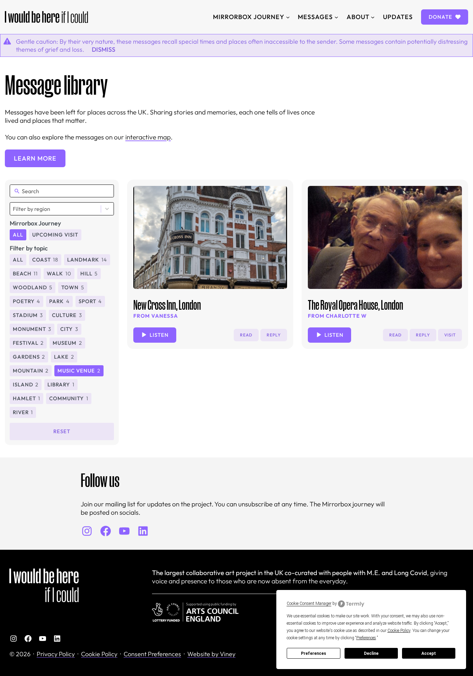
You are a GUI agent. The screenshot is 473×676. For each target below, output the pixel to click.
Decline (371, 653)
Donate (441, 17)
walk (59, 273)
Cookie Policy (99, 654)
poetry (26, 301)
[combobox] (62, 208)
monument (32, 329)
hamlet (26, 398)
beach (25, 273)
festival (28, 343)
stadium (28, 315)
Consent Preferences (152, 654)
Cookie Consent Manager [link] (309, 603)
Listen (159, 335)
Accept (428, 653)
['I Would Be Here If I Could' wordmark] (46, 17)
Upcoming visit (55, 234)
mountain (30, 370)
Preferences (313, 653)
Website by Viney (211, 654)
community (68, 398)
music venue (78, 370)
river (23, 412)
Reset (61, 431)
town (72, 287)
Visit (450, 334)
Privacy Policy (56, 654)
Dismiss (103, 49)
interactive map (148, 137)
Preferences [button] (366, 637)
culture (67, 315)
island (25, 384)
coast (45, 259)
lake (64, 356)
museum (67, 343)
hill (89, 273)
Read (246, 334)
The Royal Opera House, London (355, 305)
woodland (32, 287)
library (60, 384)
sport (90, 301)
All (18, 234)
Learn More (35, 158)
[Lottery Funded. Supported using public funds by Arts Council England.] (195, 612)
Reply (274, 334)
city (69, 329)
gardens (29, 356)
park (59, 301)
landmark (87, 259)
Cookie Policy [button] (398, 630)
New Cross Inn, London (167, 305)
